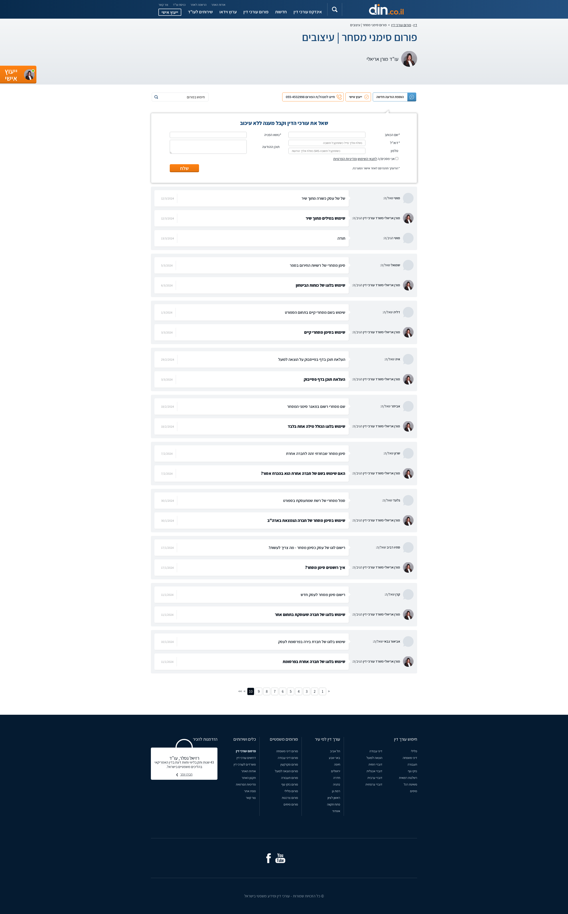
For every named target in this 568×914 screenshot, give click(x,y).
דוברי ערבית (374, 778)
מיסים (413, 791)
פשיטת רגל (410, 784)
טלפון (394, 151)
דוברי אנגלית (374, 771)
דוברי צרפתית (373, 784)
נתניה (336, 784)
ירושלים (335, 771)
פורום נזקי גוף (289, 784)
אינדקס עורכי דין (308, 12)
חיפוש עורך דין (405, 739)
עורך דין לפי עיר (327, 739)
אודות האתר (218, 4)
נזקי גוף (412, 771)
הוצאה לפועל (374, 758)
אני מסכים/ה (364, 158)
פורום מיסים (291, 804)
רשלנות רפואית (408, 778)
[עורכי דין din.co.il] (378, 9)
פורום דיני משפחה (287, 751)
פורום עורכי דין (255, 12)
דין (415, 25)
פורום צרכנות (290, 798)
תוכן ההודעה (271, 147)
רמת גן (336, 791)
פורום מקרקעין (289, 764)
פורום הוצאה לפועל (286, 771)
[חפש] (156, 97)
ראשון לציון (333, 798)
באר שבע (334, 758)
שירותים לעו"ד (200, 12)
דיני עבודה (375, 751)
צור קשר (163, 4)
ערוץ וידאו (228, 12)
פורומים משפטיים (284, 739)
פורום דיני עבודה (288, 758)
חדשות (281, 12)
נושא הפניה (272, 135)
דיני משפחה (410, 758)
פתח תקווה (333, 804)
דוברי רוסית (375, 764)
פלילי (414, 751)
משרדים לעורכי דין (245, 764)
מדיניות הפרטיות (246, 784)
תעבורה (412, 764)
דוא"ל (394, 143)
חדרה (336, 778)
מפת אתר (250, 791)
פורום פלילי (291, 791)
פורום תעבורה (289, 778)
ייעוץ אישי (170, 12)
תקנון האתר (249, 778)
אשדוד (336, 811)
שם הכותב (391, 135)
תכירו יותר (186, 774)
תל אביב (335, 751)
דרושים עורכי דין (246, 758)
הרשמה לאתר (198, 4)
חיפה (337, 764)
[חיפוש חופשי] (334, 9)
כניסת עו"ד (179, 4)
